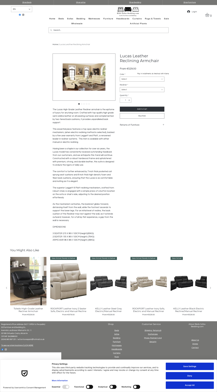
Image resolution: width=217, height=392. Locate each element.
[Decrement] (122, 100)
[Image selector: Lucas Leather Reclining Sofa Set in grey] (86, 104)
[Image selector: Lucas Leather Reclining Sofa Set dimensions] (89, 104)
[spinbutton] (126, 100)
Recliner (124, 85)
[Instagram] (23, 15)
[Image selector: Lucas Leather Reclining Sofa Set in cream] (84, 104)
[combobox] (142, 79)
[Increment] (129, 100)
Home (55, 44)
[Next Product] (210, 287)
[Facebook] (20, 15)
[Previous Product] (6, 287)
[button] (209, 15)
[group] (108, 288)
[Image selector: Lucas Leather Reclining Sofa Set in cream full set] (79, 104)
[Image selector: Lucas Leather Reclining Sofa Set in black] (81, 104)
